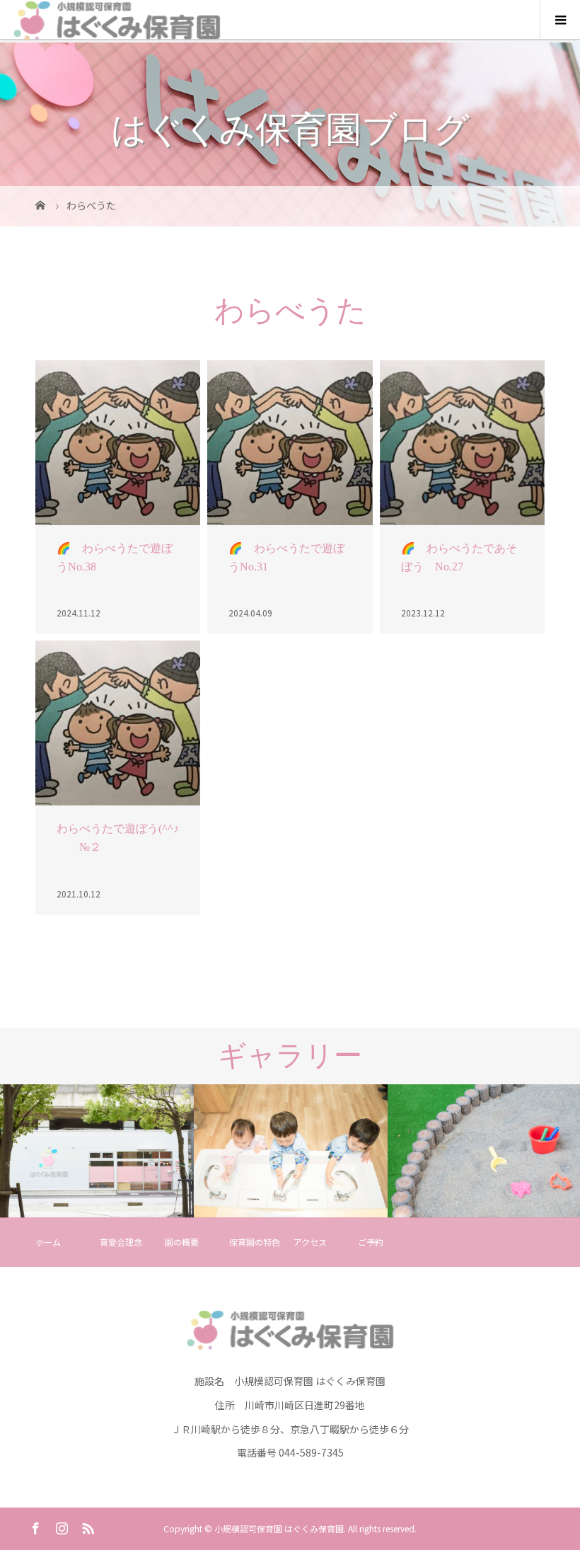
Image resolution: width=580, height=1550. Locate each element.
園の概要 (182, 1242)
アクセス (310, 1242)
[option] (97, 1151)
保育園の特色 (254, 1242)
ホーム (48, 1242)
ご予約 (370, 1242)
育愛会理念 (121, 1242)
